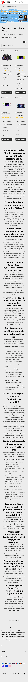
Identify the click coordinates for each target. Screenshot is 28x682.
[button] (22, 2)
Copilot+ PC (6, 67)
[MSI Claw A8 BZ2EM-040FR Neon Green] (20, 57)
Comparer (19, 42)
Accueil (3, 6)
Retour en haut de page (14, 620)
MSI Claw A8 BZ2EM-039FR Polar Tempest (5, 114)
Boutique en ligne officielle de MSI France (14, 673)
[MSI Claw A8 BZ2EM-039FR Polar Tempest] (6, 104)
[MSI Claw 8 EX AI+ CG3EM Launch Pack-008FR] (6, 57)
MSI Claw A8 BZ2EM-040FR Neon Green (19, 67)
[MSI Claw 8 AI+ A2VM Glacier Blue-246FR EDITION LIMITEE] (20, 104)
